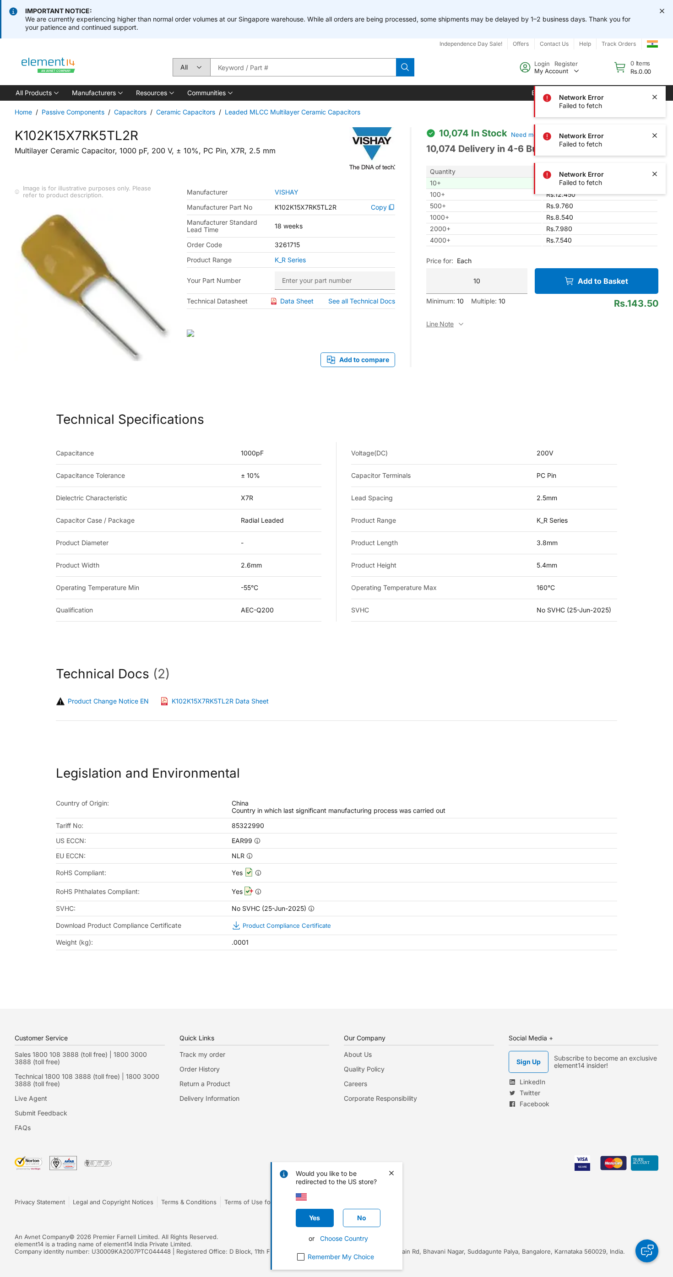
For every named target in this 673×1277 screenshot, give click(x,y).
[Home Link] (48, 67)
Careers (355, 1084)
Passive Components (73, 112)
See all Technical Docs (361, 301)
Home (23, 112)
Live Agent (31, 1098)
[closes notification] (662, 11)
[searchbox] (303, 67)
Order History (199, 1069)
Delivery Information (209, 1098)
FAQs (23, 1127)
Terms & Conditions (189, 1202)
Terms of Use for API (254, 1202)
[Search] (405, 67)
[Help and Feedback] (646, 1250)
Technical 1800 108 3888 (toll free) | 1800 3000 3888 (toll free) (87, 1080)
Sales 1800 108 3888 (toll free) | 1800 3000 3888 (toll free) (81, 1058)
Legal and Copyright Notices (113, 1202)
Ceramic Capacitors (185, 112)
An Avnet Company (42, 1236)
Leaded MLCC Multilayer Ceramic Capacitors (292, 112)
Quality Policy (364, 1069)
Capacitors (130, 112)
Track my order (202, 1054)
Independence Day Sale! (471, 43)
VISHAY (287, 192)
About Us (358, 1054)
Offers (521, 43)
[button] (36, 93)
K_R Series (290, 260)
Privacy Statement (40, 1202)
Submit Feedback (41, 1113)
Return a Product (204, 1084)
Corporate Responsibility (380, 1098)
